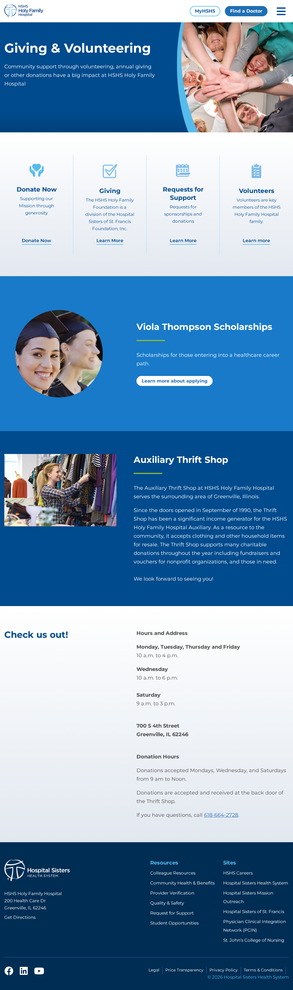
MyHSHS (205, 11)
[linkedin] (24, 971)
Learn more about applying (174, 381)
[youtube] (39, 971)
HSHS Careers (238, 873)
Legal (154, 970)
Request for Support (172, 913)
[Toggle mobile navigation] (281, 11)
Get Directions (19, 917)
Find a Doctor (246, 11)
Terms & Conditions (263, 970)
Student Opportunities (174, 923)
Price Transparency (184, 970)
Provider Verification (172, 893)
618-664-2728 (221, 815)
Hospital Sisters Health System (255, 883)
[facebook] (8, 971)
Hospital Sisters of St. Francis (253, 911)
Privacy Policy (223, 970)
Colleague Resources (172, 873)
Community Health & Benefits (182, 883)
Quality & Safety (167, 903)
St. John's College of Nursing (253, 940)
